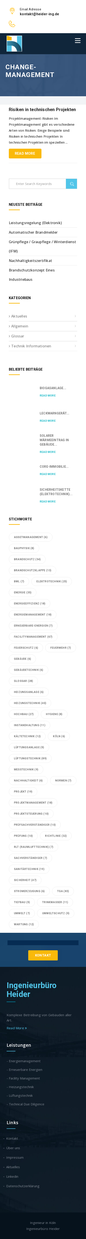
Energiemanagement (32, 614)
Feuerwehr (60, 647)
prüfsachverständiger (35, 824)
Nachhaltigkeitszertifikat (30, 260)
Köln (59, 736)
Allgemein (19, 326)
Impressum (15, 1157)
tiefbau (22, 902)
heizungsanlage (29, 692)
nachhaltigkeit (28, 780)
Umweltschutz (55, 913)
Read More (25, 153)
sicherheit (25, 880)
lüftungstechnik (30, 758)
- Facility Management (23, 1078)
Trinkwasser (55, 902)
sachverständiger (30, 858)
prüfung (23, 835)
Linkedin (12, 1176)
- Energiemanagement (24, 1061)
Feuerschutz (26, 647)
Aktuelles (19, 316)
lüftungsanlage (29, 747)
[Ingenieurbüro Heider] (14, 44)
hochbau (24, 714)
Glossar (17, 336)
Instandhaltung (29, 725)
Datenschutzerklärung (23, 1186)
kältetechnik (27, 736)
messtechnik (26, 769)
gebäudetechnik (28, 669)
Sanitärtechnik (29, 869)
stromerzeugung (29, 891)
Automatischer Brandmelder (33, 232)
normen (63, 780)
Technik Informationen (31, 346)
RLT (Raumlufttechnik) (33, 846)
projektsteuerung (31, 813)
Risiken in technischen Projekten (42, 109)
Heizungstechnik (30, 703)
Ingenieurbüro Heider (32, 990)
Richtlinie (56, 835)
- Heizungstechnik (20, 1087)
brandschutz (27, 559)
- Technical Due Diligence (25, 1104)
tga (63, 891)
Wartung (24, 924)
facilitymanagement (33, 636)
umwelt (22, 913)
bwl (19, 581)
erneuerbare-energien (33, 625)
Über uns (13, 1148)
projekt (23, 791)
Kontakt (43, 955)
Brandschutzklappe (32, 570)
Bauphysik (24, 548)
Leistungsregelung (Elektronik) (35, 222)
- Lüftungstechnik (20, 1095)
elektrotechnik (51, 581)
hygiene (54, 714)
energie (22, 592)
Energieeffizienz (29, 603)
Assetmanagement (30, 537)
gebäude (22, 658)
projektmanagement (33, 802)
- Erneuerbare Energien (24, 1069)
